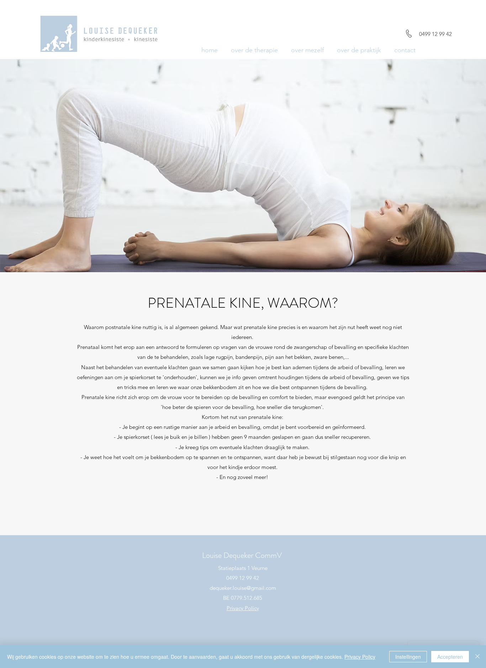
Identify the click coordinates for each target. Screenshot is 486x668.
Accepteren (450, 656)
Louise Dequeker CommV (242, 555)
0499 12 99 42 (435, 34)
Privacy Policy (359, 656)
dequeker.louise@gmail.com (243, 587)
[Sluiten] (477, 656)
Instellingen (408, 656)
